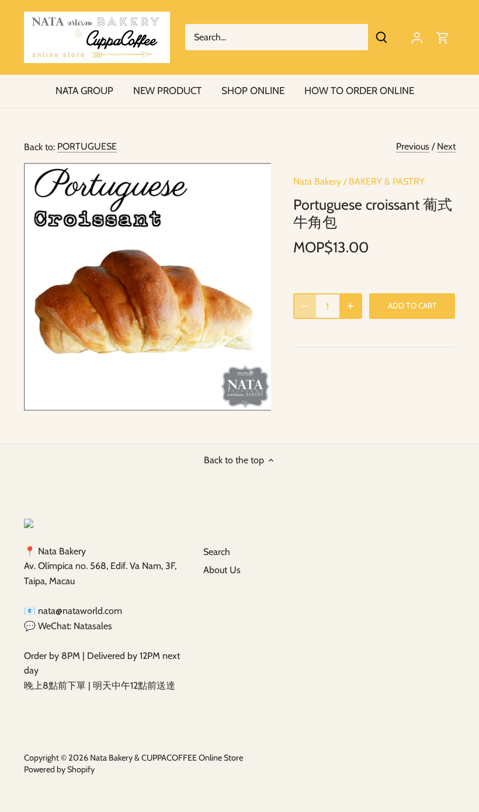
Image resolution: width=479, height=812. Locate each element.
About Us (222, 569)
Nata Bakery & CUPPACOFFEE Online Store (166, 757)
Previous (412, 146)
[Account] (417, 37)
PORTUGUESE (87, 146)
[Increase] (350, 306)
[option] (148, 287)
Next (446, 146)
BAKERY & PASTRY (387, 181)
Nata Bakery (317, 181)
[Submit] (381, 37)
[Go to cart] (443, 37)
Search (216, 551)
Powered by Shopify (59, 769)
